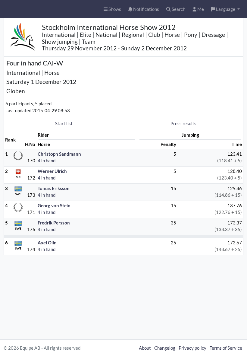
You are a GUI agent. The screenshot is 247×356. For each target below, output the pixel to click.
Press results (183, 123)
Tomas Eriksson (54, 188)
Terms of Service (226, 348)
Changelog (164, 348)
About (145, 348)
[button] (225, 9)
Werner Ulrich (52, 171)
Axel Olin (47, 242)
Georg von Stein (54, 205)
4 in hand (46, 160)
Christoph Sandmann (59, 154)
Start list (64, 123)
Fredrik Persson (54, 222)
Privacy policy (192, 348)
